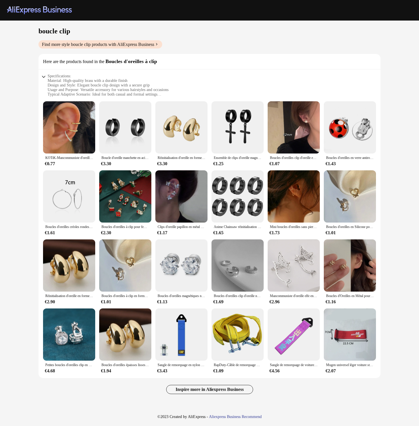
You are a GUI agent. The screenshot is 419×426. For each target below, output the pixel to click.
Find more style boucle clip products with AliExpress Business (98, 44)
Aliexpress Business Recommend (235, 417)
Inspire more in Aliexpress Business (210, 389)
